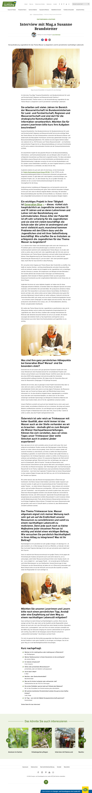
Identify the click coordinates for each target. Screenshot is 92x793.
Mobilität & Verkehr (56, 10)
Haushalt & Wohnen (44, 10)
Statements (49, 4)
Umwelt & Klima (80, 10)
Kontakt (55, 4)
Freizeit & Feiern (22, 10)
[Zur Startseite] (8, 4)
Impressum (25, 767)
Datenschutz (34, 767)
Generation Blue (33, 204)
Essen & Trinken (12, 10)
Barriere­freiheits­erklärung (47, 767)
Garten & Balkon (33, 10)
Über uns (31, 4)
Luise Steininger (56, 34)
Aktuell (25, 4)
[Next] (84, 740)
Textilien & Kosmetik (69, 10)
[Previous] (8, 740)
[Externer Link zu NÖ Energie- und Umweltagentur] (66, 790)
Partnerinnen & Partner (40, 4)
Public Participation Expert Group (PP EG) (36, 172)
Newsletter (67, 767)
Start (31, 14)
